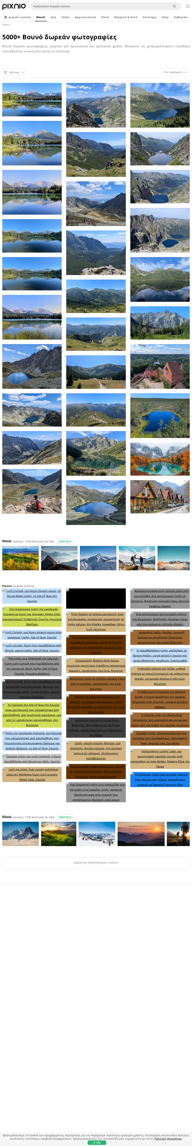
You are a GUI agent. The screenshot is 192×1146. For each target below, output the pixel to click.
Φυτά (105, 17)
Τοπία (65, 17)
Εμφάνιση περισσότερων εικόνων (96, 862)
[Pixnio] (14, 7)
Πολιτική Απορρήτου (168, 1138)
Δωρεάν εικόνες (19, 17)
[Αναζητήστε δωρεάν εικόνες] (174, 6)
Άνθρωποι (181, 17)
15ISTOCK (64, 541)
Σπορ (165, 17)
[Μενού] (188, 6)
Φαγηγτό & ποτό (125, 17)
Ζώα (53, 17)
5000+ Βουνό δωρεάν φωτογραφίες (59, 37)
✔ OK (96, 1142)
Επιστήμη (149, 17)
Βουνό (40, 17)
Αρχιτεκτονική (85, 17)
